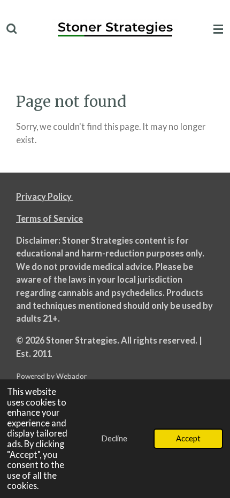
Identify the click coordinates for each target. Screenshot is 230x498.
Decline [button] (114, 438)
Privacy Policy (44, 196)
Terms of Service (49, 218)
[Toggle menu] (218, 29)
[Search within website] (12, 29)
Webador (71, 376)
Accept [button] (188, 438)
